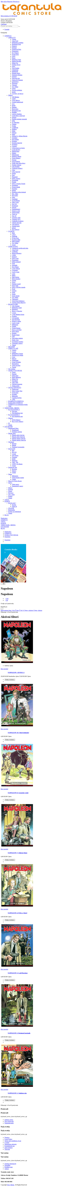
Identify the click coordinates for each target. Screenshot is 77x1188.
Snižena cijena (9, 1120)
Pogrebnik (15, 180)
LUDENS (11, 231)
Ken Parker (15, 139)
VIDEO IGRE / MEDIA (12, 408)
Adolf (13, 98)
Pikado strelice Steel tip (19, 440)
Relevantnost (5, 610)
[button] (38, 16)
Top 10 (14, 216)
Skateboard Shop (13, 428)
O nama (7, 1142)
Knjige (14, 505)
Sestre (14, 294)
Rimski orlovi (16, 73)
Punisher (14, 189)
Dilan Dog (15, 375)
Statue (10, 474)
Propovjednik (16, 187)
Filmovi (10, 418)
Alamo (14, 39)
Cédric (14, 255)
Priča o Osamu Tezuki (18, 183)
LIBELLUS (11, 37)
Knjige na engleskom (14, 511)
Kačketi (10, 489)
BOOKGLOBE (13, 304)
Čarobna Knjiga (17, 398)
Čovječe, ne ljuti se (17, 93)
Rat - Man (15, 194)
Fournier (14, 457)
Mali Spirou (15, 277)
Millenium (15, 324)
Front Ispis (15, 392)
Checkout (3, 24)
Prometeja (15, 185)
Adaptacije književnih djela (20, 248)
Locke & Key (16, 149)
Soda (13, 292)
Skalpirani (15, 206)
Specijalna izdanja (17, 338)
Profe (13, 289)
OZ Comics (11, 369)
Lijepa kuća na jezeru (18, 148)
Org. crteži (11, 494)
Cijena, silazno (37, 610)
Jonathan (14, 138)
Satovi (10, 483)
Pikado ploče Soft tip (18, 435)
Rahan (14, 190)
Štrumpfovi (15, 364)
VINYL (7, 499)
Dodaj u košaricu (9, 679)
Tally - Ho (15, 462)
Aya (13, 104)
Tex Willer (15, 87)
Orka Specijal (16, 172)
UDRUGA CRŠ (13, 348)
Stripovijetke (16, 212)
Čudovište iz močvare (18, 115)
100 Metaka (15, 97)
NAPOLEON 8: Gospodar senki (18, 793)
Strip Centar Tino (17, 391)
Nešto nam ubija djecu (18, 163)
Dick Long (15, 258)
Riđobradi (15, 71)
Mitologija (15, 476)
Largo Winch (16, 268)
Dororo (14, 117)
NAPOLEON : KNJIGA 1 (16, 672)
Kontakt (7, 29)
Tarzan (14, 367)
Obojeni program (17, 384)
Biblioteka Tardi (17, 307)
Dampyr (14, 46)
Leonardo (15, 270)
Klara (13, 58)
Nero (13, 66)
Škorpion (14, 83)
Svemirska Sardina (17, 341)
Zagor (14, 88)
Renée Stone (16, 335)
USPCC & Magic (17, 464)
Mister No (15, 63)
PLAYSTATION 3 (14, 415)
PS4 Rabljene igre (17, 413)
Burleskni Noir (16, 44)
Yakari (14, 345)
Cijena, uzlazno (28, 610)
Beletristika (11, 510)
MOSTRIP (11, 347)
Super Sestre (15, 296)
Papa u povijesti (16, 330)
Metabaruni (15, 155)
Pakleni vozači (16, 284)
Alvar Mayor (16, 100)
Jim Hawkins (16, 319)
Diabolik (14, 236)
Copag (14, 454)
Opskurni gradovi (17, 168)
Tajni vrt (14, 214)
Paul (13, 175)
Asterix (14, 350)
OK (3, 584)
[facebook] (13, 582)
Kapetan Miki (16, 240)
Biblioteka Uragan (17, 353)
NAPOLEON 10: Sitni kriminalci (18, 732)
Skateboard (15, 430)
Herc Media (10, 1185)
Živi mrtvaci (15, 229)
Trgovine (7, 1149)
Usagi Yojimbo (16, 362)
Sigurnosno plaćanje (11, 1144)
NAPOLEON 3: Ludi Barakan (18, 973)
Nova (13, 282)
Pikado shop (12, 433)
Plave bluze (15, 331)
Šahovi (14, 471)
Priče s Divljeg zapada (18, 287)
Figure (10, 491)
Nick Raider (15, 68)
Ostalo (10, 425)
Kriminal (14, 144)
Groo (13, 357)
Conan (14, 313)
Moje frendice (16, 279)
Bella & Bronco (16, 253)
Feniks (14, 126)
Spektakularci (16, 209)
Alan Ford (15, 41)
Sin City (14, 204)
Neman (14, 160)
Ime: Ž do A (20, 610)
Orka (13, 170)
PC (9, 423)
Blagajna (9, 1)
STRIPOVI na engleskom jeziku (18, 404)
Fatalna (14, 124)
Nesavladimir (16, 161)
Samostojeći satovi (17, 486)
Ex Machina (15, 122)
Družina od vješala (17, 355)
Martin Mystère (16, 61)
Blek (13, 233)
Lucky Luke (15, 272)
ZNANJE (11, 508)
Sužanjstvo (15, 82)
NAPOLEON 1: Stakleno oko (17, 1093)
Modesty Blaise (16, 156)
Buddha (14, 112)
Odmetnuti (15, 70)
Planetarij (15, 177)
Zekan (14, 228)
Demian (14, 48)
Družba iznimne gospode (19, 119)
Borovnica (15, 109)
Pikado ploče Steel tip (18, 437)
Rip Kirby (15, 195)
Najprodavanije (9, 1123)
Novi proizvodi (9, 1121)
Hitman (14, 132)
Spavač (14, 207)
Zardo (14, 92)
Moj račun (4, 1)
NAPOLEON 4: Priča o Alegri (17, 913)
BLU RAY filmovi (17, 421)
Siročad (14, 76)
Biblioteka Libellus (17, 42)
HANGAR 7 (12, 503)
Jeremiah (14, 265)
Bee (13, 450)
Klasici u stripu (16, 321)
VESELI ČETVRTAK (15, 370)
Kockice (14, 469)
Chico (14, 234)
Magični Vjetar (16, 59)
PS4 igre (14, 411)
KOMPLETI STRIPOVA (16, 401)
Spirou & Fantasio (17, 80)
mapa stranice (9, 1147)
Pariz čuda (15, 285)
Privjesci (10, 493)
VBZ (13, 399)
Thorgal (14, 85)
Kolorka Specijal (17, 143)
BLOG (7, 515)
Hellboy (14, 129)
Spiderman (15, 360)
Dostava (7, 1137)
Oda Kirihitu (16, 166)
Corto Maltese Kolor (18, 314)
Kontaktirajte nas (10, 1146)
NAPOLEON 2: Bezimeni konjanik (19, 1033)
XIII (13, 336)
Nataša (14, 280)
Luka (13, 274)
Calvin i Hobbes (17, 114)
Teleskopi (11, 442)
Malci (13, 275)
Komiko (14, 394)
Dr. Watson (15, 53)
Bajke (13, 105)
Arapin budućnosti (17, 102)
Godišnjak (15, 127)
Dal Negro (15, 455)
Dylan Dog (15, 54)
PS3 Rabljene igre (17, 416)
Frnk (13, 263)
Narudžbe (7, 1165)
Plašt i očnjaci (16, 178)
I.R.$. (13, 56)
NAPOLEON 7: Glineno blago (17, 853)
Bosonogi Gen (16, 110)
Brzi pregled (4, 669)
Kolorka (14, 141)
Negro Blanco (16, 158)
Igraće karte (11, 449)
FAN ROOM (8, 426)
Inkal (13, 134)
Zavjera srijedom (17, 90)
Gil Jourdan (15, 318)
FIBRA (10, 95)
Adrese (7, 1169)
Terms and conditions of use (13, 1141)
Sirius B (14, 506)
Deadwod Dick (16, 49)
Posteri (10, 496)
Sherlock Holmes (17, 75)
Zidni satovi (15, 484)
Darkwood (15, 389)
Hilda (13, 131)
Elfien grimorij (16, 262)
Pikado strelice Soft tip (18, 438)
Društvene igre (12, 467)
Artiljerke (15, 251)
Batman (14, 107)
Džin (13, 121)
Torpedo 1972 (16, 219)
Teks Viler (15, 382)
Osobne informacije (10, 1163)
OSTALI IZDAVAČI (14, 387)
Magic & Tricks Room (15, 481)
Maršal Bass (15, 151)
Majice (10, 488)
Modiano (14, 460)
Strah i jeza (15, 340)
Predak (14, 182)
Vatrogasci (15, 299)
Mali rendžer (16, 241)
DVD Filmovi (16, 420)
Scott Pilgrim (16, 200)
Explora (14, 316)
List (7, 600)
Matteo (14, 153)
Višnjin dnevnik (16, 223)
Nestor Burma (16, 328)
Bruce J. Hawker (17, 311)
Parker (14, 173)
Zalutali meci (16, 226)
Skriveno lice (16, 78)
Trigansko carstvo (17, 343)
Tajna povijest (16, 365)
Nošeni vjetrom (16, 165)
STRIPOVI (8, 36)
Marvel (14, 358)
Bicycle (14, 452)
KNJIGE (7, 501)
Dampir (14, 374)
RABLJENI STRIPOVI (15, 403)
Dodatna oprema (17, 432)
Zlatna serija (15, 386)
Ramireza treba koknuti (19, 192)
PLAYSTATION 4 (14, 409)
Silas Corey (15, 202)
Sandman (15, 199)
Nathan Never (16, 65)
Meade (14, 445)
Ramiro (14, 333)
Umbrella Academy (18, 221)
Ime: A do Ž (12, 610)
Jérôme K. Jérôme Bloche (19, 136)
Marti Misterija (16, 377)
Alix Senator (16, 306)
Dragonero (15, 51)
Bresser (14, 443)
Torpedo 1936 (16, 217)
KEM (13, 459)
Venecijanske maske (18, 477)
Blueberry (15, 309)
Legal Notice (8, 1139)
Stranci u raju (16, 211)
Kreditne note (9, 1167)
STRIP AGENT (13, 246)
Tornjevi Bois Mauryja (18, 302)
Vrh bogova (15, 224)
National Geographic (18, 447)
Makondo (15, 396)
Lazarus (14, 146)
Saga (13, 197)
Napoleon (15, 381)
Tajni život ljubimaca (18, 301)
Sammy (14, 291)
